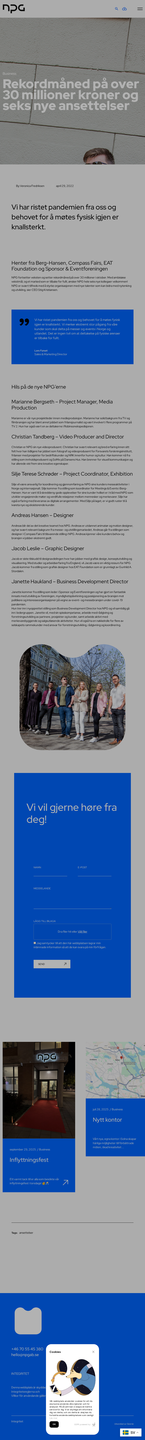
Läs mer (53, 1418)
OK (54, 1424)
